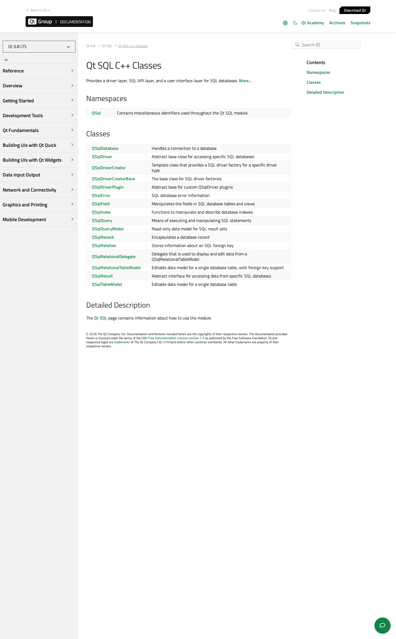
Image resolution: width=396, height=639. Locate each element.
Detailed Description (325, 92)
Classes (314, 82)
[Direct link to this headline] (130, 98)
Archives (337, 22)
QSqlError (101, 195)
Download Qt (355, 10)
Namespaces (318, 72)
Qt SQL (107, 46)
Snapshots (360, 22)
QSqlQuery (102, 220)
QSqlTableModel (107, 284)
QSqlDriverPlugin (108, 187)
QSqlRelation (104, 245)
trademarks (122, 342)
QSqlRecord (103, 237)
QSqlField (101, 203)
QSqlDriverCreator (109, 167)
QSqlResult (102, 276)
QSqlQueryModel (108, 228)
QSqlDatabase (105, 148)
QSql (96, 113)
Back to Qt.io (40, 10)
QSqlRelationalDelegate (114, 256)
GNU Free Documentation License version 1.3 (172, 338)
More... (245, 80)
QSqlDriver (102, 156)
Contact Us (317, 10)
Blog (332, 10)
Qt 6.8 (90, 46)
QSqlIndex (101, 212)
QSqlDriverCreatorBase (113, 178)
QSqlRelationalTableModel (116, 267)
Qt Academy (312, 22)
